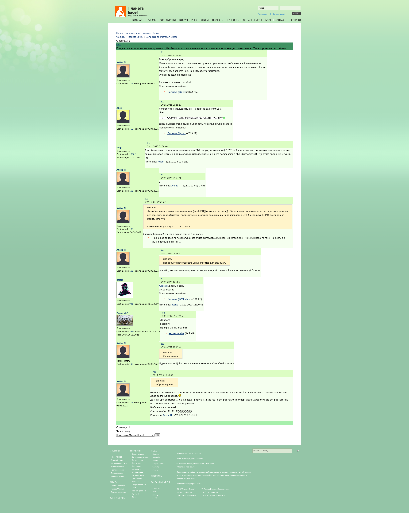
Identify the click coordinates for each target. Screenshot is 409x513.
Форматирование (139, 491)
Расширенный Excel (119, 463)
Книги (205, 20)
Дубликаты (136, 469)
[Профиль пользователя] (123, 76)
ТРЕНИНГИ (115, 456)
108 (131, 83)
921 (131, 303)
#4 (162, 174)
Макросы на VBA (117, 476)
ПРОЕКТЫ (156, 476)
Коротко (155, 454)
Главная (137, 20)
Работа (155, 495)
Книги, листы (137, 478)
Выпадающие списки (140, 457)
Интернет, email (138, 475)
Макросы (135, 481)
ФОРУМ (155, 488)
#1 (162, 52)
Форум (183, 20)
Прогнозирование (118, 470)
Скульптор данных (118, 492)
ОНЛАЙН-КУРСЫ (160, 482)
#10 (154, 371)
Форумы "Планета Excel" (129, 36)
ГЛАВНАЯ (114, 450)
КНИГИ (113, 482)
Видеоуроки (168, 20)
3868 (132, 331)
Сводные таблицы (139, 484)
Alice (119, 108)
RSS (118, 44)
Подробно (156, 457)
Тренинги (233, 20)
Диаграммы (136, 463)
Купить (155, 470)
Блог (268, 20)
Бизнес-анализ (138, 454)
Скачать (155, 467)
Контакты (281, 20)
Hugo (119, 147)
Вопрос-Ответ (157, 463)
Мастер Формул (117, 466)
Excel (154, 491)
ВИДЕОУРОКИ (117, 498)
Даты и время (137, 460)
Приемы (151, 20)
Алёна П (121, 62)
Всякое (134, 497)
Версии (155, 460)
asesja (119, 279)
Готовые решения (118, 485)
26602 (132, 154)
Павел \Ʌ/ (122, 313)
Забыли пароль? (279, 14)
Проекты (218, 20)
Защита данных (138, 472)
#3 (148, 143)
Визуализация (117, 473)
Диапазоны (136, 466)
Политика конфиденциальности (190, 458)
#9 (162, 343)
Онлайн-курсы (252, 20)
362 (131, 128)
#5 (146, 198)
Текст (134, 487)
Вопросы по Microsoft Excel (161, 36)
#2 (162, 101)
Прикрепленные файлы (172, 86)
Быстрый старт (117, 460)
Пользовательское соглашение (189, 453)
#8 (163, 312)
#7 (162, 278)
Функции (135, 494)
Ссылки (296, 20)
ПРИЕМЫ (135, 450)
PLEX (194, 20)
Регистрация (262, 14)
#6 (162, 250)
